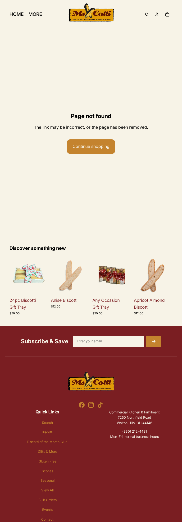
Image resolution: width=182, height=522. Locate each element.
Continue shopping (91, 146)
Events (47, 510)
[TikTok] (100, 405)
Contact (47, 519)
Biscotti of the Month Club (47, 442)
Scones (47, 471)
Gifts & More (47, 451)
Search (47, 423)
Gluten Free (47, 461)
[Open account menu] (157, 14)
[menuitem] (35, 14)
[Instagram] (91, 405)
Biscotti (47, 432)
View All (47, 490)
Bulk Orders (47, 500)
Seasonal (48, 480)
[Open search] (147, 14)
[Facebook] (82, 405)
